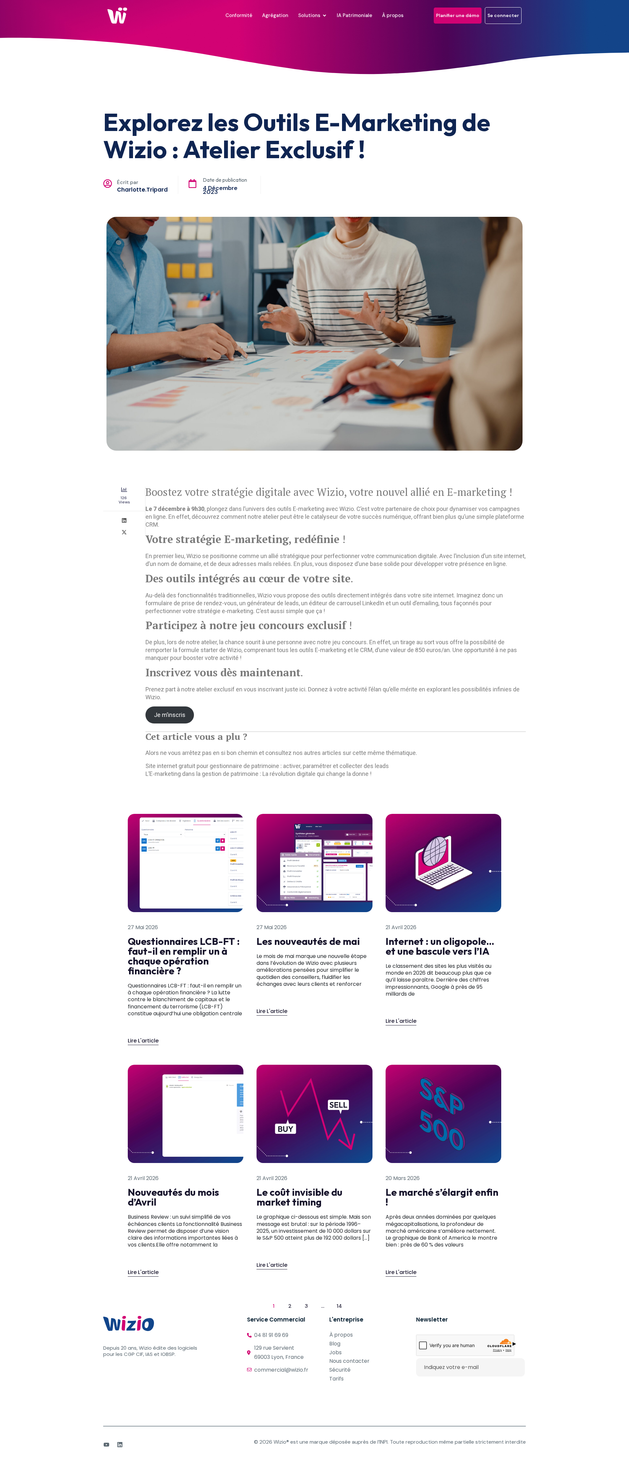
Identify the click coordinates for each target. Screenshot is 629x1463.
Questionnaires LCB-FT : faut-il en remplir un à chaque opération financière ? (184, 956)
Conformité (238, 15)
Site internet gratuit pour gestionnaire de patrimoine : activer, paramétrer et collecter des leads (267, 765)
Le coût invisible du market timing (299, 1197)
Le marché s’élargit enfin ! (442, 1197)
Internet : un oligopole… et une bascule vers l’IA (440, 946)
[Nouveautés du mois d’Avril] (185, 1113)
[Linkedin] (120, 1444)
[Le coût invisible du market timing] (314, 1113)
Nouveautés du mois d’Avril (173, 1197)
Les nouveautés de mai (308, 941)
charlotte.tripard (142, 190)
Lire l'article (143, 1034)
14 (341, 1304)
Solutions (309, 15)
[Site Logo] (117, 15)
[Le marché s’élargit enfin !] (443, 1113)
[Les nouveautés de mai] (314, 862)
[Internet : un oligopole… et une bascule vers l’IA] (443, 862)
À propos (393, 15)
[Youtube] (106, 1444)
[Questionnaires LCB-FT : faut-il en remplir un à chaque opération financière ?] (185, 862)
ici (302, 689)
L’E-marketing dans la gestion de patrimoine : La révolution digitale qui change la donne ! (258, 773)
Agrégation (275, 15)
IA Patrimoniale (354, 15)
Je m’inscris (169, 714)
